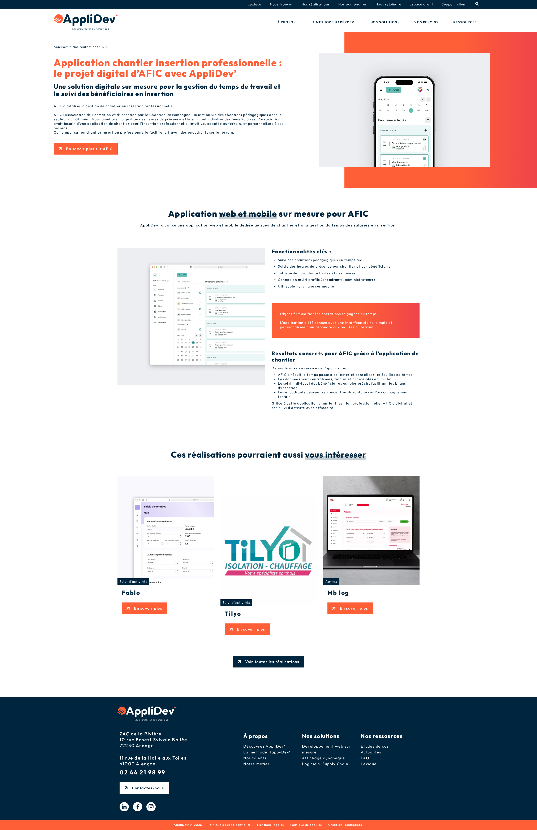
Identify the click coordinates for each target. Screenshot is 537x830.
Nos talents (255, 758)
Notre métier (256, 763)
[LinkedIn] (124, 806)
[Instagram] (151, 806)
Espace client (421, 4)
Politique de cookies (306, 825)
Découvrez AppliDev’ (264, 746)
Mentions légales (270, 825)
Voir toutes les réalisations (272, 661)
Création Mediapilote (345, 825)
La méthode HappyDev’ (333, 22)
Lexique (255, 4)
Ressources (465, 22)
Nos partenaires (352, 4)
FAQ (365, 758)
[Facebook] (137, 806)
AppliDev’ (61, 47)
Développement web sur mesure (326, 749)
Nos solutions (385, 22)
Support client (454, 4)
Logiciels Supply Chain (325, 763)
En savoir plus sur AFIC (89, 148)
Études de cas (375, 746)
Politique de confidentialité (229, 825)
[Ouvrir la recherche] (477, 4)
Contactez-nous (148, 788)
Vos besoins (426, 22)
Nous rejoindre (388, 4)
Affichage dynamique (323, 758)
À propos (286, 22)
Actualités (371, 752)
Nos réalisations (315, 4)
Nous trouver (281, 4)
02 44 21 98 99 (143, 772)
